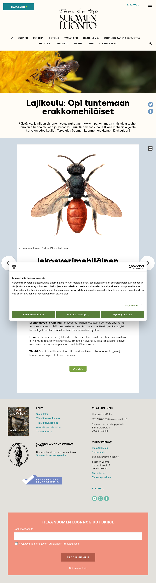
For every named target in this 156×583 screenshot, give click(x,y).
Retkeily (38, 38)
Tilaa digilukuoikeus (47, 422)
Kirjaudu (133, 5)
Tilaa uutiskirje (44, 431)
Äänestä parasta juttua (48, 427)
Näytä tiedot (131, 305)
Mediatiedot (98, 473)
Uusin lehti (42, 414)
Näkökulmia (91, 38)
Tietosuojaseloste (101, 477)
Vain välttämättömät (33, 314)
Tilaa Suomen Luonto (48, 418)
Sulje (79, 368)
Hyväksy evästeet (122, 314)
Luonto (23, 38)
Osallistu (62, 43)
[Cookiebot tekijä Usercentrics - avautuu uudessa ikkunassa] (131, 267)
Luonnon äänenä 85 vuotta (122, 38)
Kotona (54, 38)
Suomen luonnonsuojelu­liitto (51, 455)
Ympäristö (71, 38)
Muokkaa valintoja (76, 314)
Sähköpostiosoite (23, 529)
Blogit (78, 43)
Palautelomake (100, 447)
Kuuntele (45, 43)
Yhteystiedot (99, 452)
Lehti (91, 43)
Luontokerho (108, 43)
